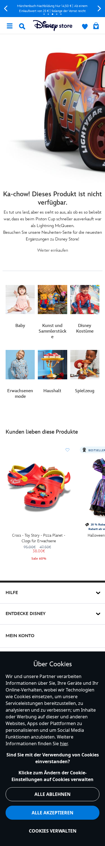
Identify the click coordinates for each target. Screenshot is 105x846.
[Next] (99, 8)
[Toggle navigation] (9, 25)
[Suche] (22, 26)
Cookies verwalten (52, 831)
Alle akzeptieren (52, 813)
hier (63, 743)
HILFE (12, 592)
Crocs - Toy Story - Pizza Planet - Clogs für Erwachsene (38, 538)
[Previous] (5, 8)
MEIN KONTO (20, 636)
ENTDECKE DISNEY (26, 613)
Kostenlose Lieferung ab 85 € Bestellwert (55, 8)
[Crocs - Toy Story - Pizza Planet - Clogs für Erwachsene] (39, 488)
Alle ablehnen (52, 794)
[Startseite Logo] (52, 26)
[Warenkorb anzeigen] (96, 26)
